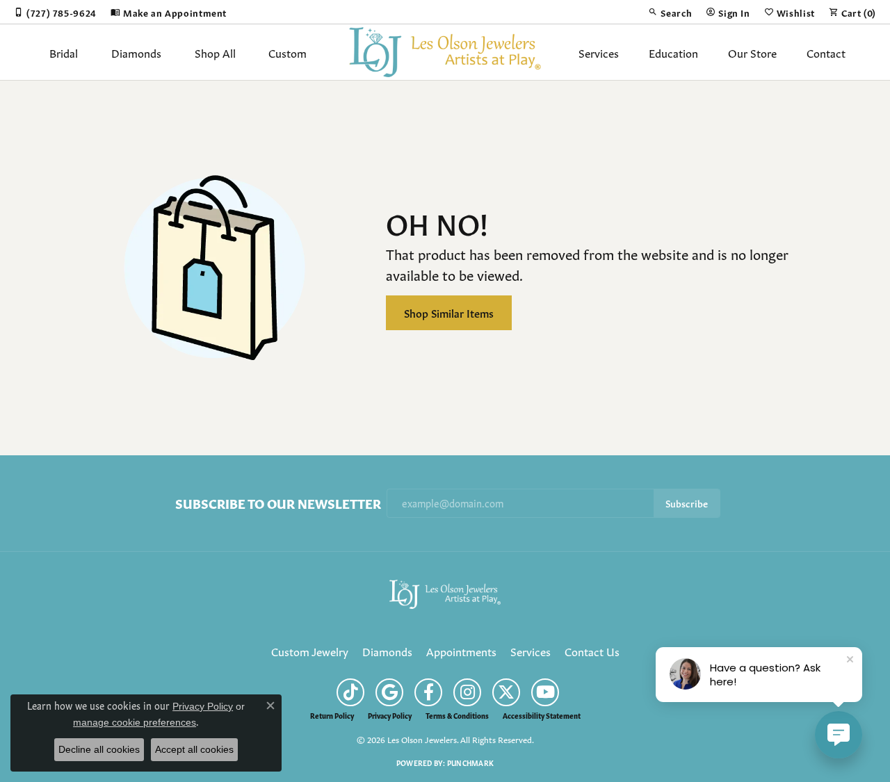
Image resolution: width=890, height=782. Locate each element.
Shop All (215, 52)
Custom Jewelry (309, 650)
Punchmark (470, 762)
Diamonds (136, 52)
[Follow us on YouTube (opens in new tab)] (545, 692)
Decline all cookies (99, 749)
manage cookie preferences (134, 722)
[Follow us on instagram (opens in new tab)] (467, 692)
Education (673, 52)
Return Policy (332, 715)
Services (598, 52)
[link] (55, 12)
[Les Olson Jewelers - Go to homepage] (445, 591)
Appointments (461, 650)
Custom (287, 52)
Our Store (752, 52)
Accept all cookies (194, 749)
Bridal (63, 52)
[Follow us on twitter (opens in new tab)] (506, 692)
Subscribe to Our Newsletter (278, 503)
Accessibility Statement (542, 715)
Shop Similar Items (449, 312)
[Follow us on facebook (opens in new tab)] (428, 692)
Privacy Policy (390, 715)
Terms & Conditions (457, 715)
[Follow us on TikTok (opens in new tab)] (350, 692)
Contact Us (592, 650)
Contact (826, 52)
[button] (670, 12)
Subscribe (686, 503)
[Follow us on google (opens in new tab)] (389, 692)
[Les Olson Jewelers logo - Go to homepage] (445, 52)
